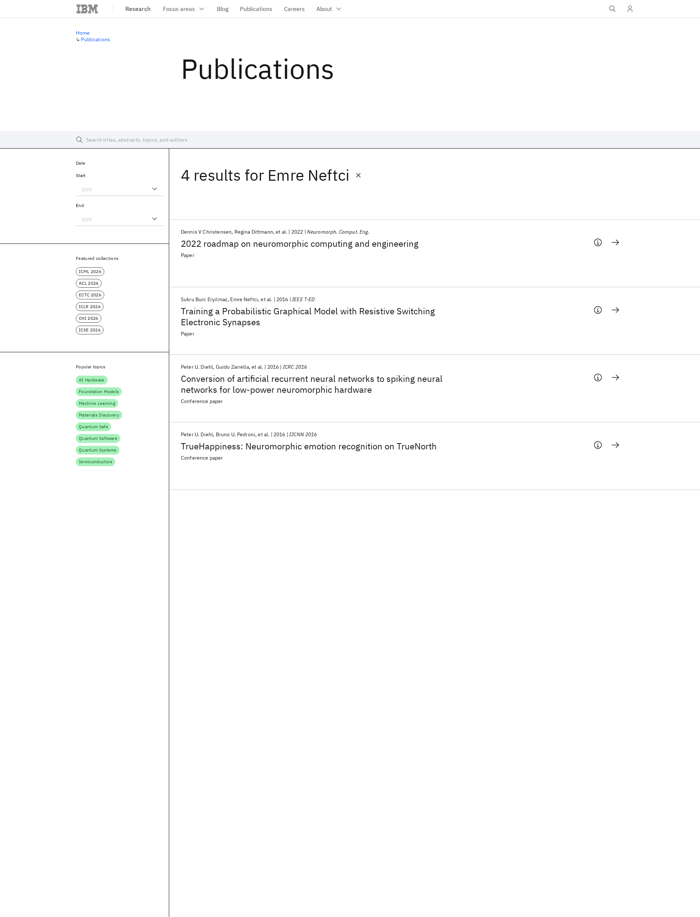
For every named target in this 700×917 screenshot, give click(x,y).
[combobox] (119, 188)
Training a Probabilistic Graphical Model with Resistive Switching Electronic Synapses (308, 316)
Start (81, 175)
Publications (95, 39)
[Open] (154, 188)
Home (83, 33)
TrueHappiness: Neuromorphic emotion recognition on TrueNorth (309, 446)
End (80, 205)
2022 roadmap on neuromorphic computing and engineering (300, 243)
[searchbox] (350, 140)
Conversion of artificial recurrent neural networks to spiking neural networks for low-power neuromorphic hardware (312, 384)
